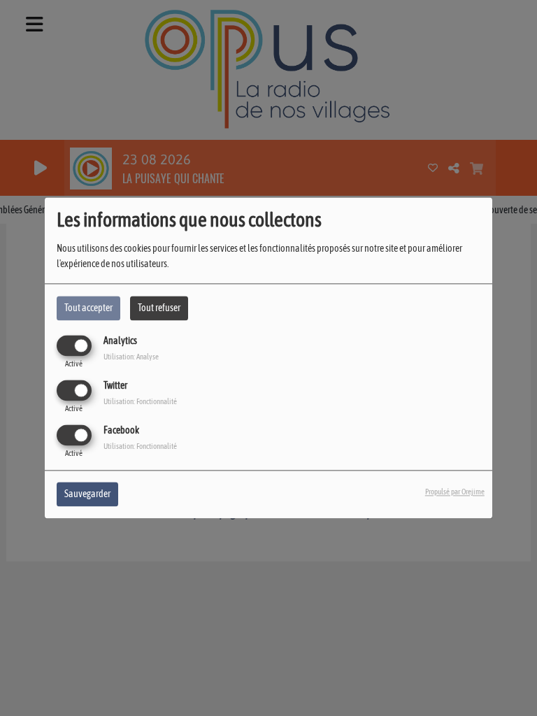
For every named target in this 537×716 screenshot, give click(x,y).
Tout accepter (88, 307)
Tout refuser (159, 307)
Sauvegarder (87, 494)
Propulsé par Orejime (455, 492)
